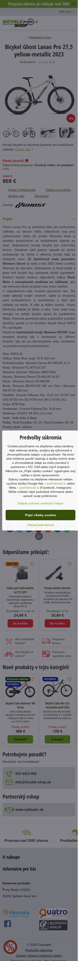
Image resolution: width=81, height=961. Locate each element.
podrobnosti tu (56, 483)
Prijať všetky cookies (40, 515)
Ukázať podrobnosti (40, 525)
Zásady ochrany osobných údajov (40, 503)
